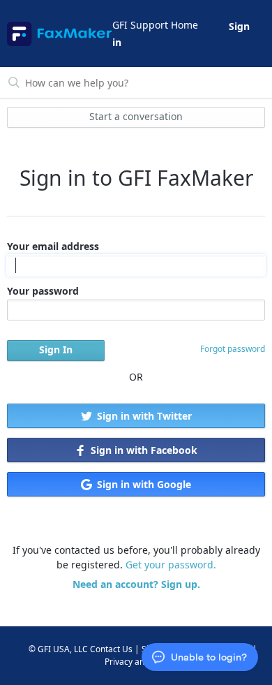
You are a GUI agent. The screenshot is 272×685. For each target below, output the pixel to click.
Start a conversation (136, 116)
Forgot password (232, 349)
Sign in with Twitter (143, 415)
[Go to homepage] (58, 34)
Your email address (53, 246)
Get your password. (171, 564)
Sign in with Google (142, 484)
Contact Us (111, 649)
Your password (43, 290)
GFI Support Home (155, 24)
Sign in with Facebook (142, 450)
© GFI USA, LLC (58, 649)
